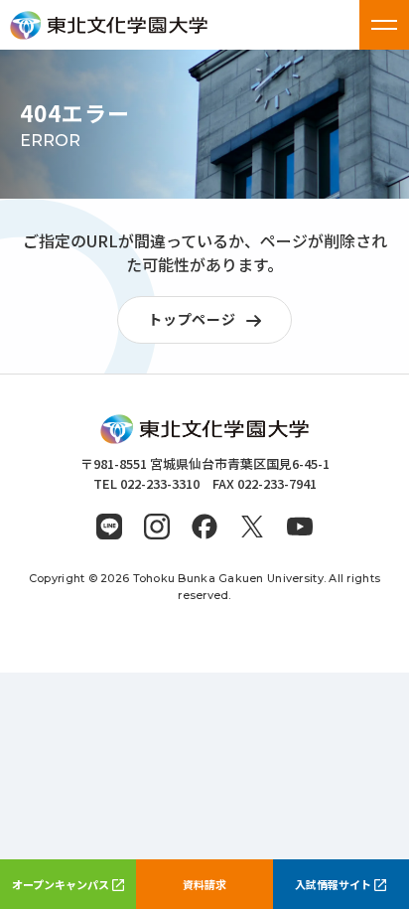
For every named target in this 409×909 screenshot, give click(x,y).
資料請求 (204, 884)
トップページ (191, 319)
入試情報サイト (333, 884)
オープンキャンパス (60, 884)
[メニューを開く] (384, 25)
